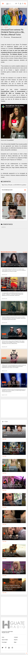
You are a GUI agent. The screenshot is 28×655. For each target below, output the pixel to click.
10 (4, 582)
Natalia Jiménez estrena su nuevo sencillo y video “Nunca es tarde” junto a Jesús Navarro (13, 264)
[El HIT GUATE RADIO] (8, 4)
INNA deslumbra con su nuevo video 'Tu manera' (14, 289)
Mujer (15, 642)
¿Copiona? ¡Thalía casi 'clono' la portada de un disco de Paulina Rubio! (13, 203)
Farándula (6, 27)
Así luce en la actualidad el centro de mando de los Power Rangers (13, 450)
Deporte (15, 639)
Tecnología (4, 642)
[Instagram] (22, 4)
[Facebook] (18, 4)
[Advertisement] (11, 240)
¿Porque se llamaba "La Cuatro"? (14, 572)
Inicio (2, 27)
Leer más (4, 439)
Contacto (16, 637)
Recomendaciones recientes (9, 252)
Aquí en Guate (5, 639)
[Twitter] (16, 4)
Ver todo (24, 252)
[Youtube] (20, 4)
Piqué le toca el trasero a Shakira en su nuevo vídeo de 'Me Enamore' (13, 587)
